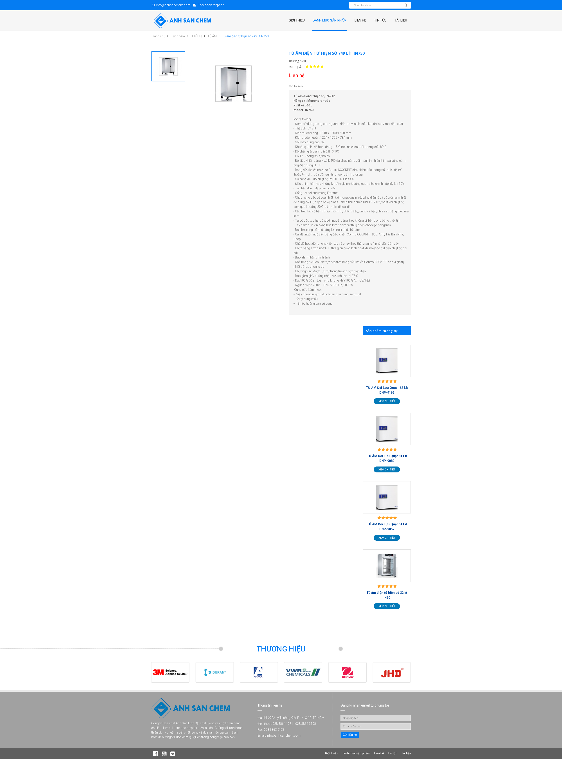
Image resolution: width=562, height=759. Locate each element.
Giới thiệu (297, 20)
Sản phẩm (178, 36)
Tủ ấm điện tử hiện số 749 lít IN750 (245, 36)
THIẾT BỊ (196, 36)
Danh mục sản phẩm (329, 20)
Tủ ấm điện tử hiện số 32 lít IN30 (386, 595)
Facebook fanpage (211, 5)
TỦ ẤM (212, 36)
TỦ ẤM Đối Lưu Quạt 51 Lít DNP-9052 (387, 526)
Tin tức (380, 20)
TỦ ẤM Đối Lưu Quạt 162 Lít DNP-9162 (387, 390)
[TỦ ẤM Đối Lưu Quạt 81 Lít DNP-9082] (386, 429)
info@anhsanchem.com (173, 5)
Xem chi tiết (386, 401)
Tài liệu (401, 20)
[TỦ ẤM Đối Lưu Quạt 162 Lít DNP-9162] (386, 360)
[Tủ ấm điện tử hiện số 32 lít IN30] (386, 565)
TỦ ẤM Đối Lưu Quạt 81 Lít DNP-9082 (387, 458)
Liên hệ (360, 20)
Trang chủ (158, 36)
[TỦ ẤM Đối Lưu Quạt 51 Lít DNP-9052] (386, 497)
